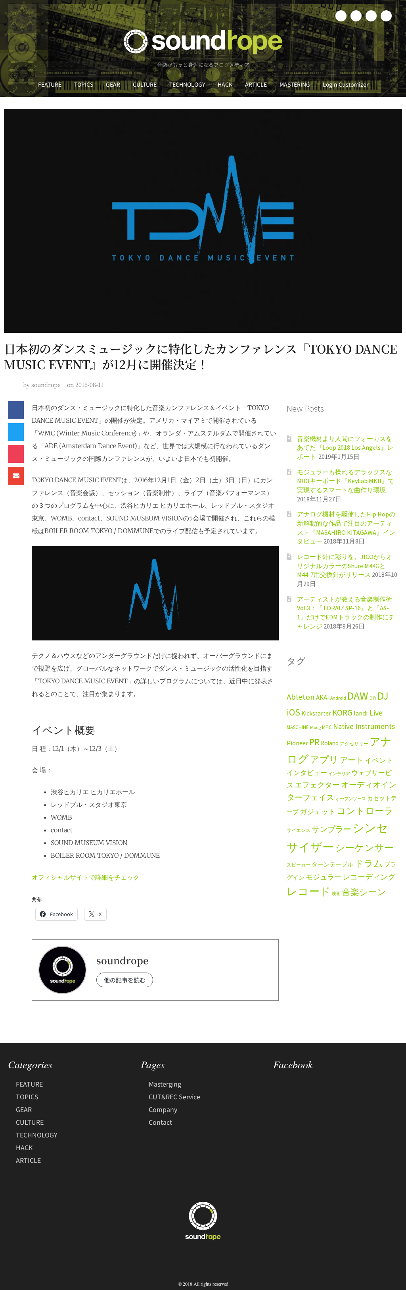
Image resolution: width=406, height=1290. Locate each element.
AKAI (322, 697)
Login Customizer (345, 84)
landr (361, 713)
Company (163, 1109)
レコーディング (369, 877)
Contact (160, 1122)
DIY (373, 698)
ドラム (368, 863)
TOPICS (83, 84)
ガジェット (317, 811)
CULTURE (145, 84)
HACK (225, 84)
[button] (16, 410)
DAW (357, 695)
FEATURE (49, 84)
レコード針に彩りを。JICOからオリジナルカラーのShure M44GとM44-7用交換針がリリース (345, 565)
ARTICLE (256, 84)
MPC (327, 727)
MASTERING (295, 84)
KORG (342, 712)
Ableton (301, 697)
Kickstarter (316, 713)
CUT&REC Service (174, 1096)
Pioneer (297, 743)
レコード (309, 891)
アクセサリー (354, 744)
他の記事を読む (125, 980)
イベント (379, 760)
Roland (330, 743)
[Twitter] (356, 15)
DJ (383, 695)
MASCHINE (298, 727)
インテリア (339, 773)
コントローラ (365, 810)
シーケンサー (364, 848)
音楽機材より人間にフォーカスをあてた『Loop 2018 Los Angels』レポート (345, 447)
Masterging (165, 1084)
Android (338, 698)
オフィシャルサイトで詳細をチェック (86, 877)
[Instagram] (371, 15)
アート (352, 760)
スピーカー (298, 865)
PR (314, 742)
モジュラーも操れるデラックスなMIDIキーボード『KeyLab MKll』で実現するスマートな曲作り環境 (345, 481)
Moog (315, 727)
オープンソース (350, 798)
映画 (336, 893)
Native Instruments (364, 726)
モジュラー (323, 877)
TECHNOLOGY (187, 84)
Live (376, 713)
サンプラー (331, 829)
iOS (293, 712)
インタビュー (307, 772)
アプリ (324, 759)
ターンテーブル (332, 864)
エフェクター (317, 784)
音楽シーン (364, 892)
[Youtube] (386, 15)
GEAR (113, 84)
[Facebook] (341, 15)
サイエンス (298, 830)
